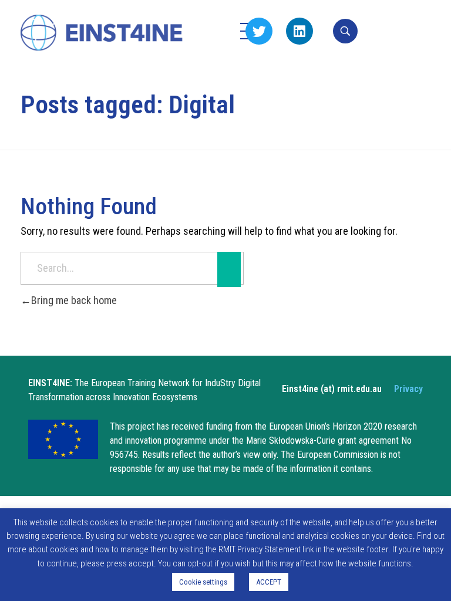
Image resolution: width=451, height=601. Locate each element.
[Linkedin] (299, 31)
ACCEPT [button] (268, 582)
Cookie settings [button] (203, 582)
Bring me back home (74, 300)
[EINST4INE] (102, 34)
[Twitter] (258, 31)
